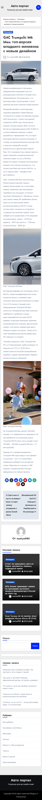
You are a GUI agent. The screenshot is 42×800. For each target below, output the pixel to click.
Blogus (33, 794)
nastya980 (14, 57)
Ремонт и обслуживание (13, 745)
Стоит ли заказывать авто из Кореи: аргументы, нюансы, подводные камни (19, 566)
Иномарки (8, 32)
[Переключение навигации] (2, 7)
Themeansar (21, 797)
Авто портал (20, 6)
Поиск (6, 638)
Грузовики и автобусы (12, 728)
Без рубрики (8, 722)
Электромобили (9, 762)
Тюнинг (6, 751)
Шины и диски (9, 757)
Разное (6, 739)
